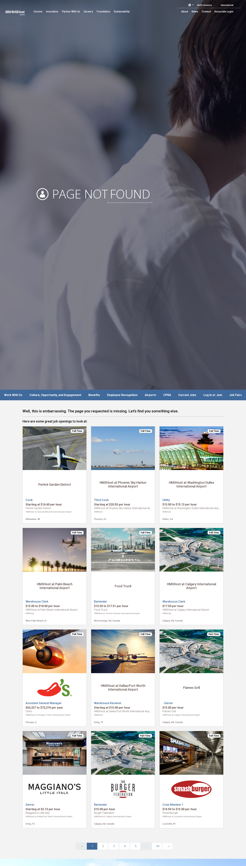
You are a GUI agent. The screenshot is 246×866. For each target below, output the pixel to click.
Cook (29, 500)
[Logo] (18, 11)
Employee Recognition (122, 395)
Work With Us (13, 395)
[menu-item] (37, 11)
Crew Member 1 (172, 804)
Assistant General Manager (44, 703)
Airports (150, 395)
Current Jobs (187, 395)
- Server (167, 703)
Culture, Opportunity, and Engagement (55, 395)
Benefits (94, 395)
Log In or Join (212, 395)
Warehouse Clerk (37, 601)
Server (30, 804)
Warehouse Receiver (107, 703)
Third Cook (101, 500)
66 (158, 846)
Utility (166, 500)
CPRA (167, 395)
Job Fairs (235, 395)
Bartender (100, 601)
